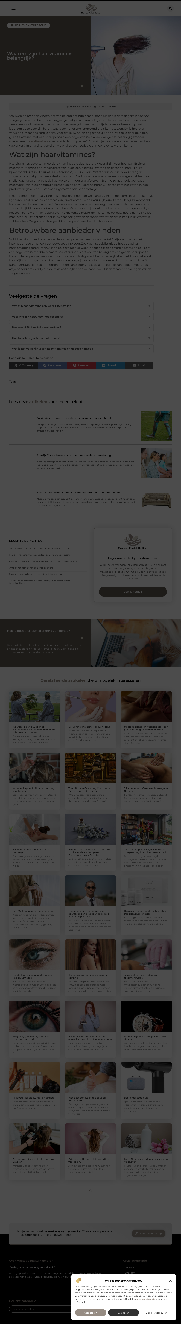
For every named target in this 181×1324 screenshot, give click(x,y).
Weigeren (123, 1312)
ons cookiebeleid (146, 1299)
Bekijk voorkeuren (156, 1312)
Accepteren (90, 1312)
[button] (170, 1281)
